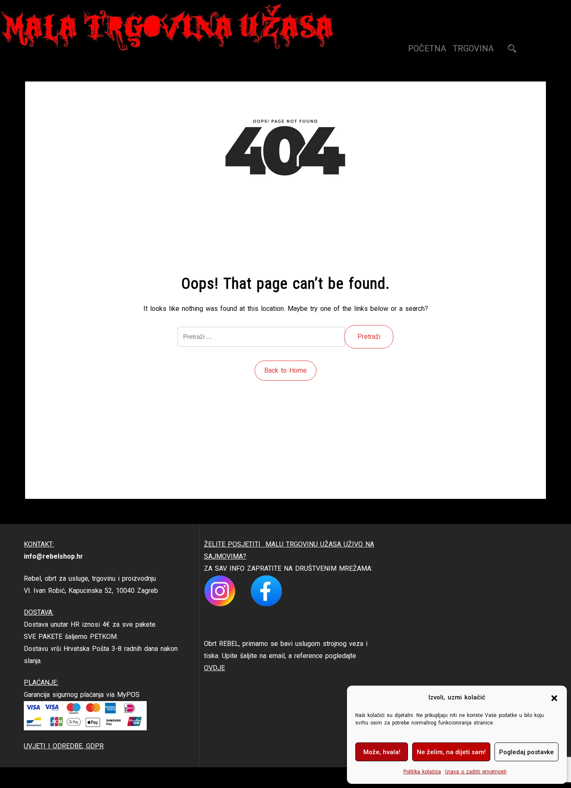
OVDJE (214, 668)
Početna (427, 48)
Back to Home (285, 370)
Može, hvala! (381, 752)
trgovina (473, 48)
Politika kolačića (422, 772)
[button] (554, 698)
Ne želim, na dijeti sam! (451, 752)
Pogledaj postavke (526, 752)
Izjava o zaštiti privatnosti (476, 772)
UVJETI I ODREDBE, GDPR (64, 746)
